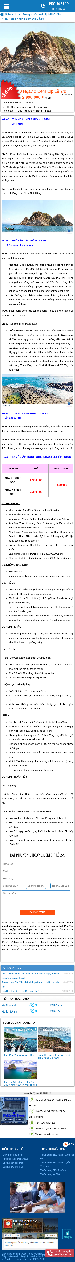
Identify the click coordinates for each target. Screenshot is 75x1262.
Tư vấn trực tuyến (62, 1253)
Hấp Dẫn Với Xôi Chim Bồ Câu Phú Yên (22, 991)
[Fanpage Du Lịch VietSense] (30, 1248)
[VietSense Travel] (2, 14)
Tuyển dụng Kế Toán (50, 1174)
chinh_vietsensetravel (33, 1011)
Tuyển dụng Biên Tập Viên (53, 1170)
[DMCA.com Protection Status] (67, 1238)
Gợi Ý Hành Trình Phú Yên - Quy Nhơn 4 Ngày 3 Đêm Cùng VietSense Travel (30, 975)
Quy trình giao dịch (12, 1154)
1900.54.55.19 (58, 3)
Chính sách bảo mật (13, 1162)
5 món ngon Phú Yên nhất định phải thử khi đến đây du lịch (30, 984)
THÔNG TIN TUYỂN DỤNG (52, 1149)
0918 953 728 (57, 1005)
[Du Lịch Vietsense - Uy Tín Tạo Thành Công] (37, 1212)
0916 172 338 (57, 1011)
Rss (66, 1144)
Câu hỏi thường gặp (13, 1166)
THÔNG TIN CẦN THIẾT (13, 1149)
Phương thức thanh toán (15, 1158)
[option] (37, 55)
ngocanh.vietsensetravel (33, 1005)
